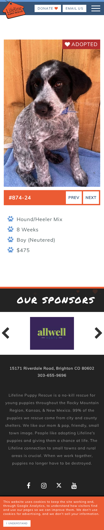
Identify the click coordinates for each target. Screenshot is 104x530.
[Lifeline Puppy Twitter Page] (59, 485)
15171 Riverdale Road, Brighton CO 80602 (52, 368)
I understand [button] (17, 523)
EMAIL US (74, 8)
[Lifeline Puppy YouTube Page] (74, 485)
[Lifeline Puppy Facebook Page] (28, 485)
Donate (46, 8)
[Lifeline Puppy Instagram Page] (43, 485)
